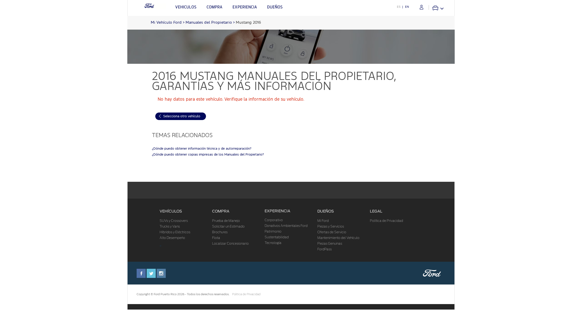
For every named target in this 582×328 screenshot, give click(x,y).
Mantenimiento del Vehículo (338, 238)
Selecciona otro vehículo (181, 116)
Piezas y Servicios (330, 226)
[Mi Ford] (421, 7)
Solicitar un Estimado (228, 226)
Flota (216, 238)
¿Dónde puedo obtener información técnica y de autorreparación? (201, 148)
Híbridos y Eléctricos (175, 232)
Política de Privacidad (386, 221)
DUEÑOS (325, 211)
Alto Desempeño (172, 238)
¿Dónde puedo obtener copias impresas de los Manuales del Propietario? (208, 154)
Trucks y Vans (170, 226)
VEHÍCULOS (171, 211)
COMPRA (220, 211)
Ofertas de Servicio (331, 232)
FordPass (324, 249)
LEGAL (376, 211)
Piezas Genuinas (329, 243)
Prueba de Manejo (226, 221)
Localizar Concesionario (230, 243)
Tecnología (273, 243)
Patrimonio (273, 231)
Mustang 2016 (248, 22)
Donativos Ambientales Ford (286, 226)
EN (407, 6)
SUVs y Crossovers (174, 221)
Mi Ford (323, 221)
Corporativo (274, 220)
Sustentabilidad (277, 237)
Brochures (220, 232)
